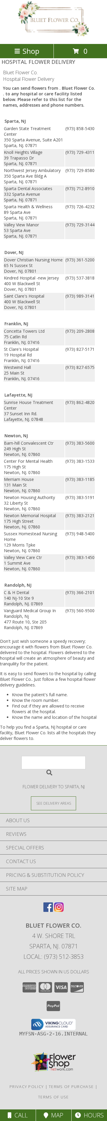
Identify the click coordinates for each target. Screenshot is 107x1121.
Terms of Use (53, 1097)
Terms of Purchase (71, 1086)
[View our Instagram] (59, 910)
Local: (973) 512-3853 (53, 957)
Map (55, 1115)
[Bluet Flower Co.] (53, 35)
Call (20, 1115)
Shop (31, 51)
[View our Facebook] (48, 910)
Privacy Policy (27, 1086)
